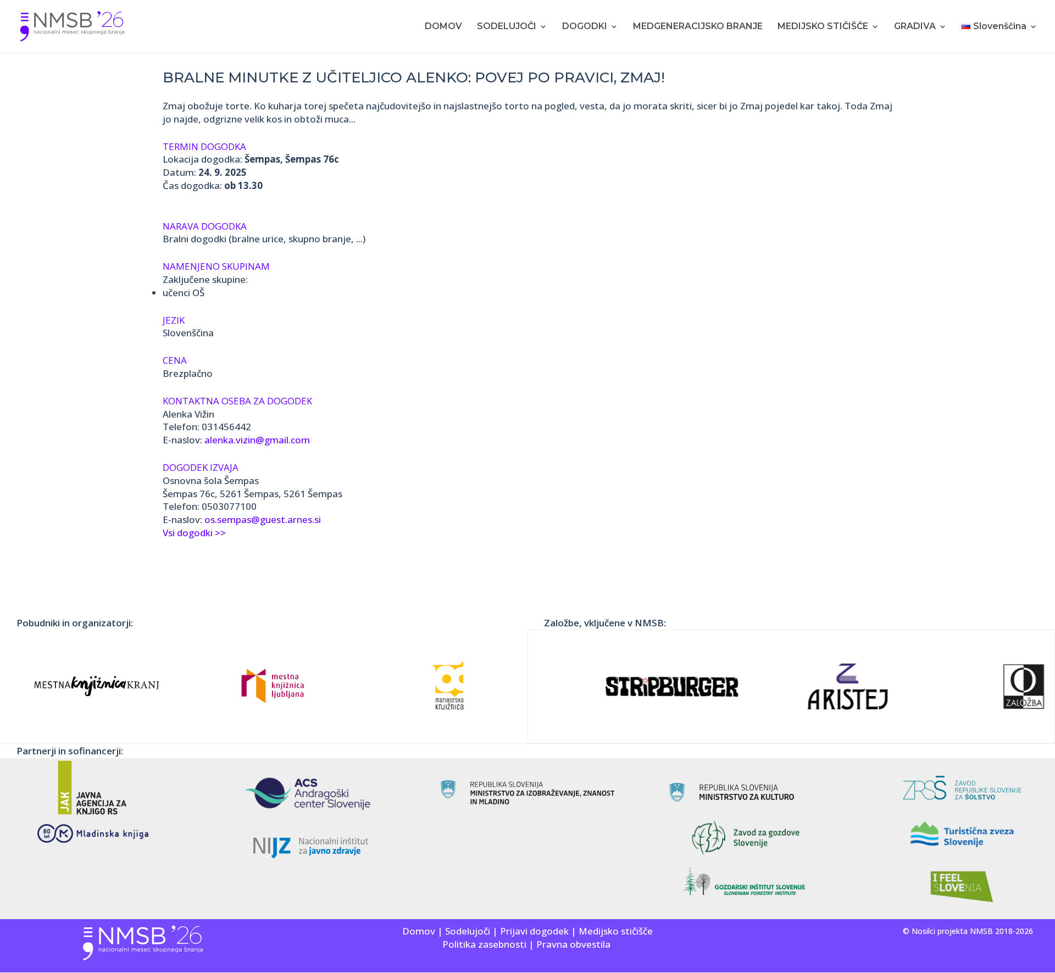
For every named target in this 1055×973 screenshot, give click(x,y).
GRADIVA (915, 27)
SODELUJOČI (506, 27)
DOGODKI (584, 27)
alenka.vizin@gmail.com (257, 439)
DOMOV (443, 27)
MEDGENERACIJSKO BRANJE (698, 27)
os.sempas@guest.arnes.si (262, 519)
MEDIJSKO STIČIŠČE (823, 27)
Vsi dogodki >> (194, 532)
